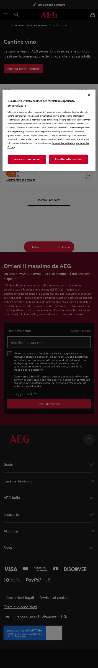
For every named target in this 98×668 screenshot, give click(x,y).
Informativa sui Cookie (63, 143)
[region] (49, 130)
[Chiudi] (89, 95)
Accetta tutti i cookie (68, 159)
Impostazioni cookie (27, 159)
